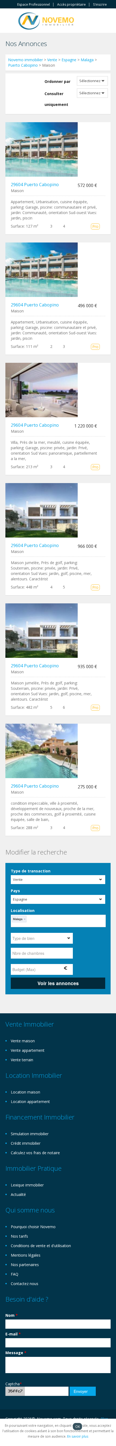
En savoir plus (77, 1436)
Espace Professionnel (33, 5)
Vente (52, 59)
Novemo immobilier (25, 59)
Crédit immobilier (25, 1143)
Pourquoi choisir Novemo (33, 1226)
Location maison (25, 1092)
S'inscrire (100, 5)
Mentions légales (25, 1255)
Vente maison (23, 1040)
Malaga (87, 59)
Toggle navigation (10, 21)
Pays (15, 890)
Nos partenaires (25, 1264)
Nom (11, 1315)
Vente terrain (22, 1059)
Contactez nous (24, 1283)
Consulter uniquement (56, 99)
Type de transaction (30, 871)
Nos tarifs (19, 1236)
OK (77, 1426)
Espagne (69, 59)
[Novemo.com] (46, 20)
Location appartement (30, 1101)
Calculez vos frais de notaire (35, 1152)
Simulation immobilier (30, 1133)
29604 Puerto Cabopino (35, 184)
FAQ (14, 1274)
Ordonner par (57, 81)
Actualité (18, 1194)
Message (15, 1352)
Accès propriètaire (71, 5)
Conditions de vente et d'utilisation (41, 1245)
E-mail (13, 1334)
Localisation (23, 910)
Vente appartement (28, 1050)
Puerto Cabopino (23, 65)
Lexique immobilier (27, 1185)
